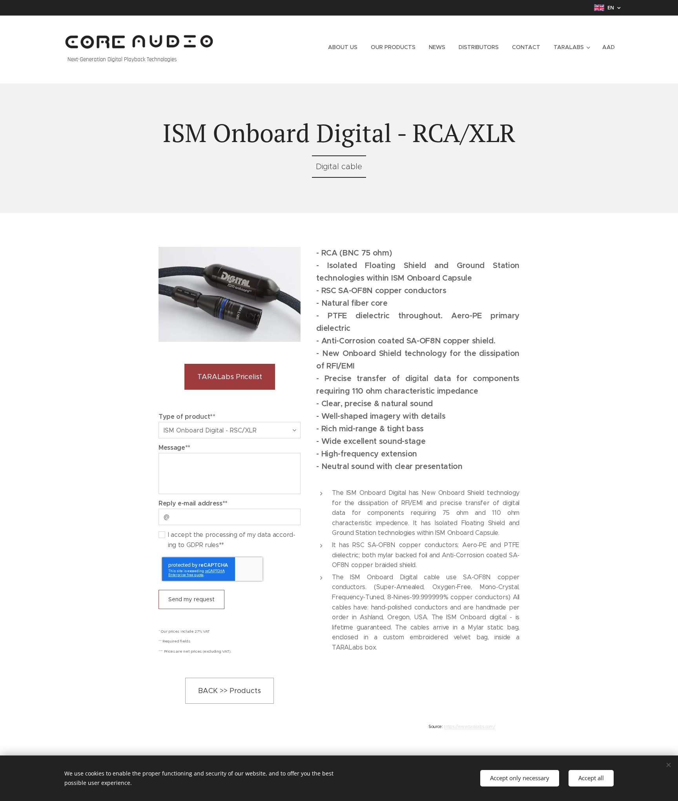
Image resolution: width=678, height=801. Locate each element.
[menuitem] (342, 47)
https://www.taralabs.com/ (469, 726)
